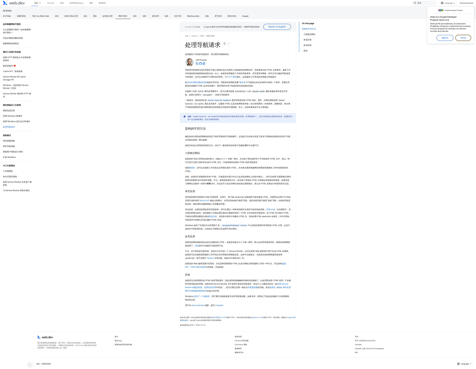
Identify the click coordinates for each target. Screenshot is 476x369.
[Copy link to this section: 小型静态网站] (202, 153)
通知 (95, 16)
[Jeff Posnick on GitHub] (200, 64)
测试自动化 (232, 16)
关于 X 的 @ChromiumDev (365, 340)
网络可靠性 (123, 16)
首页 (186, 36)
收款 (85, 16)
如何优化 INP (108, 16)
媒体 (166, 16)
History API (204, 200)
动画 (144, 16)
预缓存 (192, 168)
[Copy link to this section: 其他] (192, 274)
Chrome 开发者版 (242, 340)
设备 (207, 16)
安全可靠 (177, 16)
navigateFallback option (234, 225)
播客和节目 (239, 352)
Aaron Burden (198, 305)
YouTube (358, 344)
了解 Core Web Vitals (40, 16)
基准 (62, 3)
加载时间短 (21, 16)
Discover (50, 3)
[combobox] (424, 3)
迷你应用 (155, 16)
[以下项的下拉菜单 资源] (41, 2)
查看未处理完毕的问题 (123, 344)
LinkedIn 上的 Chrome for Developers (369, 348)
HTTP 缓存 (232, 77)
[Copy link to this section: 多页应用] (197, 236)
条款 (38, 364)
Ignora (445, 38)
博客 (91, 3)
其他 (197, 246)
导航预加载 (253, 287)
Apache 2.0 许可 (257, 317)
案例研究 (102, 3)
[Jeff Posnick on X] (197, 64)
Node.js (210, 258)
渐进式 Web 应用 (71, 16)
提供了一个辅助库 (202, 296)
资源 (36, 3)
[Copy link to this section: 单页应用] (197, 191)
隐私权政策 (46, 364)
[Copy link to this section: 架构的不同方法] (208, 128)
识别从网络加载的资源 (197, 82)
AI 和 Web (7, 16)
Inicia (463, 38)
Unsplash (219, 305)
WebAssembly (193, 16)
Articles (7, 10)
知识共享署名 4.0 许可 (219, 317)
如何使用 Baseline (76, 3)
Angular (245, 16)
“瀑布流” (242, 82)
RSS (356, 352)
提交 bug (118, 340)
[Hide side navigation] (29, 364)
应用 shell (270, 209)
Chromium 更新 (241, 344)
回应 (135, 16)
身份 (57, 16)
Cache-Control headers (219, 100)
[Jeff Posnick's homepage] (204, 64)
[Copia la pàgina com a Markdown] (225, 44)
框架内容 (213, 216)
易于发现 (218, 16)
